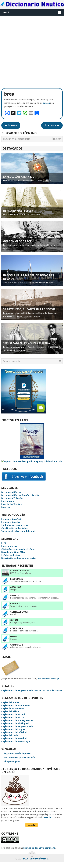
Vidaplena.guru (12, 761)
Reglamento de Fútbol (13, 714)
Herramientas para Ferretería (19, 757)
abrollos (15, 587)
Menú (6, 12)
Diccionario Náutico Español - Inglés (20, 495)
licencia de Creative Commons (39, 848)
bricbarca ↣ (52, 125)
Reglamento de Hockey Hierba (17, 720)
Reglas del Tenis (9, 735)
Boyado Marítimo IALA (13, 552)
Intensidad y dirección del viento (18, 531)
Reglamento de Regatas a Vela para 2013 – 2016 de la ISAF (31, 690)
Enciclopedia (7, 501)
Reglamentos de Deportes (17, 753)
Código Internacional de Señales (18, 549)
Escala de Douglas (10, 522)
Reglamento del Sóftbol (13, 732)
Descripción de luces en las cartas (18, 558)
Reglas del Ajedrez (10, 702)
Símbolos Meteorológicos (14, 525)
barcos (46, 103)
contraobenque (19, 612)
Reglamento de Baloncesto (15, 705)
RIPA (3, 543)
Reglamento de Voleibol (13, 738)
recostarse (16, 579)
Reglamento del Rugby (13, 729)
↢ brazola (11, 125)
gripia (14, 636)
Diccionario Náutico (11, 492)
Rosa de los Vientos (11, 504)
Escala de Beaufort (11, 519)
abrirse (14, 595)
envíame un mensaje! (49, 678)
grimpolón (16, 645)
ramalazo (15, 603)
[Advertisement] (32, 51)
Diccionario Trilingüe (12, 498)
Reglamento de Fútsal (12, 717)
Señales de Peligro (11, 555)
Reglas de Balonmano (12, 708)
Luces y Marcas (9, 546)
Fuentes (5, 507)
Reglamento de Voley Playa (15, 741)
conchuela (16, 628)
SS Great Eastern (19, 570)
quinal (14, 620)
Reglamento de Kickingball (15, 723)
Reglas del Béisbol (10, 711)
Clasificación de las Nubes (14, 528)
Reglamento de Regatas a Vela (17, 726)
